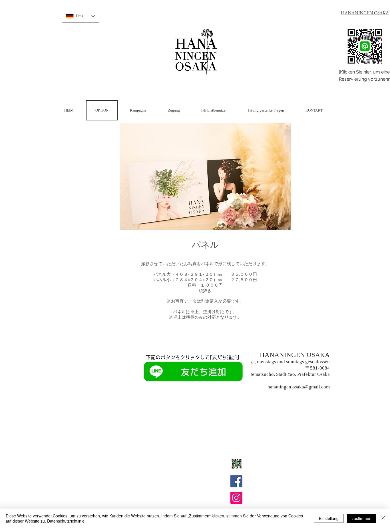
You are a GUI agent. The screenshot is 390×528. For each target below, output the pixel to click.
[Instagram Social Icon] (236, 498)
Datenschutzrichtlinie (66, 521)
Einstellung (329, 518)
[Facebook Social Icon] (236, 481)
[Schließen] (383, 518)
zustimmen (361, 518)
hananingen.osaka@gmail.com (299, 387)
